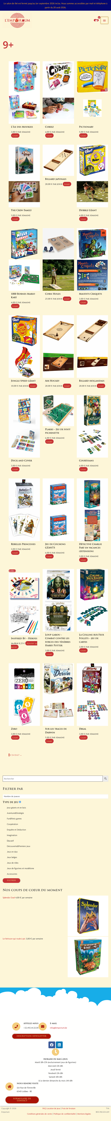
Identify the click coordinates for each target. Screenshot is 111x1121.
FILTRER (11, 880)
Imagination (12, 835)
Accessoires (12, 873)
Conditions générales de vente (39, 1113)
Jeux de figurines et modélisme (20, 868)
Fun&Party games (14, 818)
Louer (15, 135)
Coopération (12, 824)
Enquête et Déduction (16, 829)
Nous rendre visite (27, 1084)
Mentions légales (84, 1113)
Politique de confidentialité (65, 1113)
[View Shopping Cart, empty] (96, 20)
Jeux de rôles (12, 862)
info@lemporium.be (58, 1027)
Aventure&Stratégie (15, 813)
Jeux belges (12, 857)
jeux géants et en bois (16, 807)
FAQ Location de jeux (51, 1108)
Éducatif (10, 840)
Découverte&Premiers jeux (18, 846)
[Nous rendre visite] (9, 1086)
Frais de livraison (68, 1108)
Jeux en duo (12, 851)
